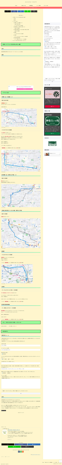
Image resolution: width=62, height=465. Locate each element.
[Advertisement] (21, 419)
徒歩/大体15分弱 (17, 24)
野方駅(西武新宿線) (17, 37)
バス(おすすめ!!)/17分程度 (19, 33)
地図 (15, 19)
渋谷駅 (15, 35)
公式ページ (52, 106)
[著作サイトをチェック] (8, 439)
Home (43, 462)
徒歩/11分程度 (17, 30)
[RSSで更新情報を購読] (10, 439)
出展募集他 (50, 462)
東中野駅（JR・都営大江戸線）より (19, 26)
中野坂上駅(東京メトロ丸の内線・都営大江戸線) (21, 29)
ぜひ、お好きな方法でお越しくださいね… (19, 40)
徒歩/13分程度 (17, 28)
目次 (19, 15)
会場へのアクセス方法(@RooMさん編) (19, 17)
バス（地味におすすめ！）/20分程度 (20, 39)
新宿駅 (15, 32)
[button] (34, 11)
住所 (15, 18)
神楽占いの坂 (47, 462)
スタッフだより (4, 410)
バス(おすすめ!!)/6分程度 (19, 25)
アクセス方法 (15, 21)
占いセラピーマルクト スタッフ (14, 429)
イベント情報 (55, 462)
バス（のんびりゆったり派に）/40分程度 (21, 36)
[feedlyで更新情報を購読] (9, 439)
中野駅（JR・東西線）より (18, 22)
